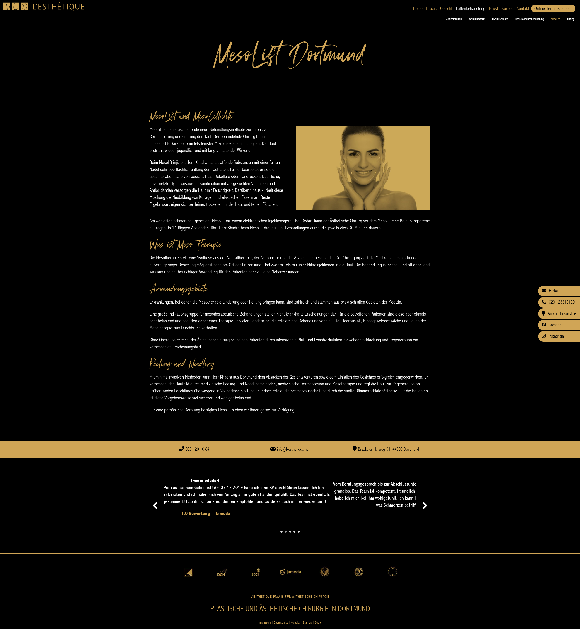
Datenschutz (281, 622)
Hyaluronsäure (500, 19)
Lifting (570, 19)
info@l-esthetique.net (293, 449)
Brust (493, 8)
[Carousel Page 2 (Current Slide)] (286, 532)
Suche (318, 622)
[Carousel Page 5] (299, 532)
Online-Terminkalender (553, 8)
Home (418, 8)
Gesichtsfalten (454, 19)
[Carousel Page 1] (281, 532)
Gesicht (446, 8)
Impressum (265, 622)
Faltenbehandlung (470, 8)
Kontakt (523, 8)
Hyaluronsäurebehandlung (529, 19)
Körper (507, 8)
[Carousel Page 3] (290, 532)
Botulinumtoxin (477, 19)
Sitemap (307, 622)
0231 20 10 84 (197, 449)
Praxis (431, 8)
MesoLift (555, 19)
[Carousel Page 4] (294, 532)
